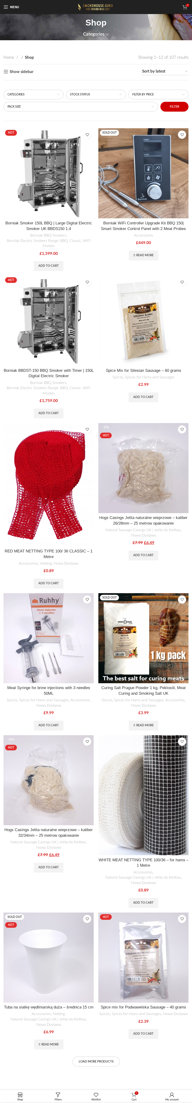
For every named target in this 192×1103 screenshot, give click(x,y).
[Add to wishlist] (87, 135)
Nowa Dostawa (66, 563)
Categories (93, 34)
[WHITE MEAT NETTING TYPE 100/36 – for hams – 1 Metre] (143, 795)
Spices (118, 377)
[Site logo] (96, 7)
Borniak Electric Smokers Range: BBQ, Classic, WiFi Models (49, 243)
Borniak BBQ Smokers (48, 235)
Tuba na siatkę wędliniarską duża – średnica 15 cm (48, 1007)
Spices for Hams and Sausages (149, 377)
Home (9, 57)
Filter (174, 106)
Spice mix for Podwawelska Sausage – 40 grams (143, 1007)
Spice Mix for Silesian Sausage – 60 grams (143, 370)
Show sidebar (21, 72)
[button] (48, 266)
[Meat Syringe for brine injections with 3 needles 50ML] (49, 638)
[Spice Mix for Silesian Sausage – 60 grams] (143, 321)
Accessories (143, 235)
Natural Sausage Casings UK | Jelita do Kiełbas (143, 530)
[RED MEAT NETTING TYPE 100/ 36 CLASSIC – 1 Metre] (49, 485)
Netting (46, 563)
